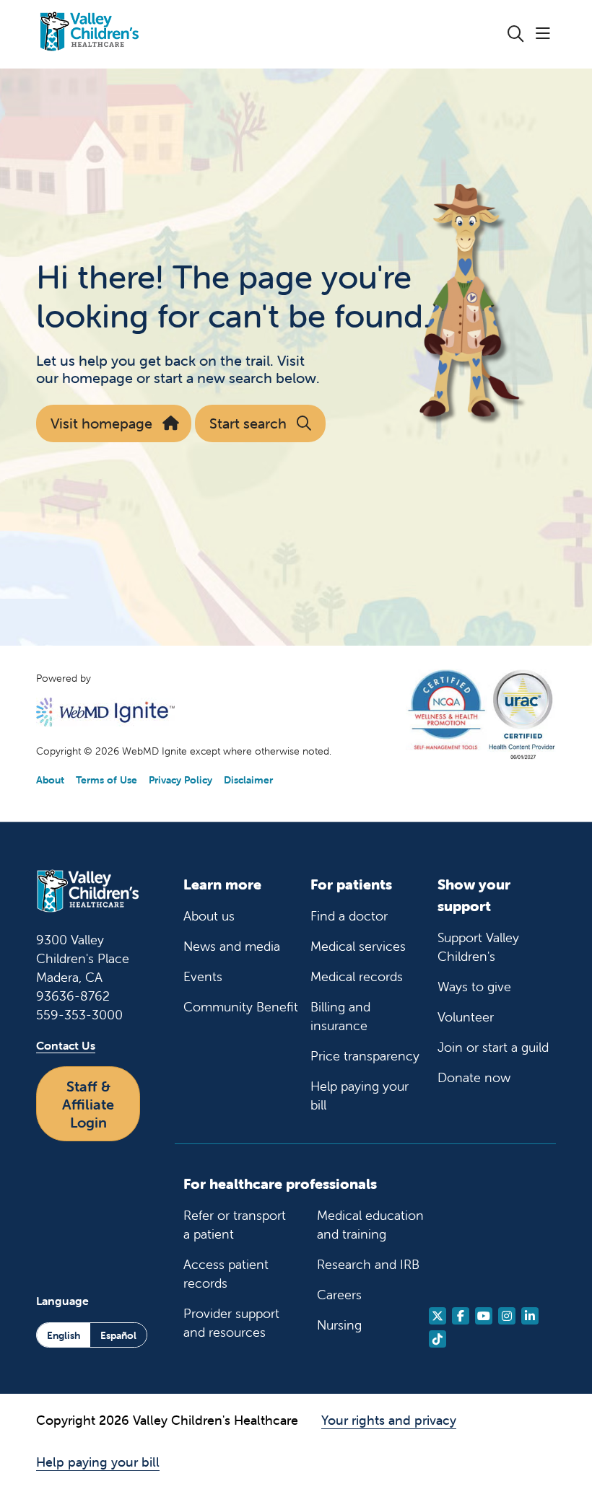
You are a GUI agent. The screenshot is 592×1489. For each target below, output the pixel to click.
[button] (546, 34)
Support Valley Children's (478, 947)
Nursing (339, 1325)
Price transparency (364, 1055)
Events (202, 976)
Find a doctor (349, 916)
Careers (339, 1294)
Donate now (474, 1077)
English (63, 1335)
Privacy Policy (180, 779)
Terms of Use (106, 779)
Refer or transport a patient (234, 1224)
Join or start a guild (493, 1047)
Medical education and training (370, 1224)
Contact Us (65, 1045)
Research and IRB (368, 1264)
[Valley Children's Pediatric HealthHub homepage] (89, 34)
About (50, 779)
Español (118, 1335)
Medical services (358, 946)
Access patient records (226, 1273)
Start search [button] (248, 423)
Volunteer (466, 1017)
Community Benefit (240, 1006)
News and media (231, 946)
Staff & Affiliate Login (88, 1104)
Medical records (356, 976)
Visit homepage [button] (101, 423)
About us (209, 916)
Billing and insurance (340, 1016)
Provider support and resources (231, 1322)
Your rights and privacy (388, 1420)
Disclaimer (248, 779)
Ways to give (474, 986)
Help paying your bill (359, 1095)
